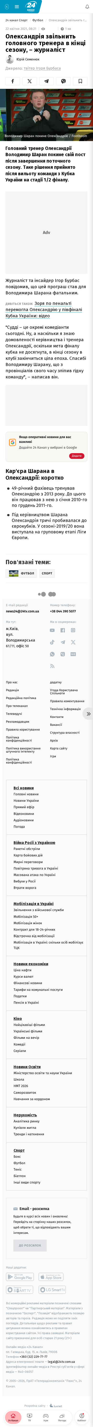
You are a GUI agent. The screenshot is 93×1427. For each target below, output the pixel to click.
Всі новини (24, 788)
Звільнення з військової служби (39, 910)
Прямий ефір (24, 807)
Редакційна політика (21, 698)
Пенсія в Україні (26, 1003)
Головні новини (26, 794)
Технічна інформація (65, 709)
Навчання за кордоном (32, 1099)
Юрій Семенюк (27, 59)
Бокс (17, 1157)
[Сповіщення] (87, 7)
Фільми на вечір (26, 1038)
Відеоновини (24, 814)
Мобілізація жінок (28, 923)
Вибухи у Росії (25, 881)
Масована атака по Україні (35, 875)
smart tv (20, 1290)
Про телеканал (17, 706)
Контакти (56, 717)
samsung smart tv (53, 1290)
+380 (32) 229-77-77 (33, 1357)
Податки (20, 996)
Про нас (12, 682)
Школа (19, 1080)
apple (53, 1277)
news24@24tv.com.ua (22, 611)
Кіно (18, 1019)
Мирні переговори (28, 862)
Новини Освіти (27, 1067)
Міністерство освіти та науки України (43, 1073)
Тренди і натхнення (29, 1134)
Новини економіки (31, 964)
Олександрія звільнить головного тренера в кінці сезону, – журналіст (68, 20)
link (52, 630)
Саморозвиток (25, 1093)
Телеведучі (14, 714)
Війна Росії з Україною (34, 843)
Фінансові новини (28, 983)
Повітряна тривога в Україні (36, 868)
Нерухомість (25, 1115)
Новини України (26, 801)
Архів (54, 740)
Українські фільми (28, 1031)
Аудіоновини (24, 820)
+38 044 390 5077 (63, 611)
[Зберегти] (80, 81)
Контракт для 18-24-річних (34, 930)
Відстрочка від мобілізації (34, 936)
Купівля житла (25, 1128)
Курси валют (23, 977)
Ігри (53, 756)
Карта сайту (58, 748)
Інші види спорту (27, 1183)
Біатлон (20, 1176)
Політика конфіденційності (19, 739)
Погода (19, 827)
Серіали (20, 1051)
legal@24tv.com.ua (61, 1362)
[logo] (31, 6)
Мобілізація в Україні (34, 904)
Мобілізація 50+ (26, 917)
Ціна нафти (22, 970)
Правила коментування (67, 701)
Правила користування (23, 729)
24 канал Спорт (16, 20)
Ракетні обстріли (27, 849)
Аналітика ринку (26, 1121)
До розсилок (30, 1245)
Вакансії (56, 725)
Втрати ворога (25, 888)
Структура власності (65, 732)
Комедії (19, 1044)
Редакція (12, 690)
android (20, 1277)
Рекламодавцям (17, 721)
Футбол (38, 20)
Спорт (19, 1150)
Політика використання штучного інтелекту (23, 750)
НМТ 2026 (21, 1086)
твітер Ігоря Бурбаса (42, 68)
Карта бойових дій (28, 856)
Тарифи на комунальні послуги (38, 990)
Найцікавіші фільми (29, 1025)
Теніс (18, 1169)
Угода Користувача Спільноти (64, 692)
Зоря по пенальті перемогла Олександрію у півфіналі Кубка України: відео (43, 309)
